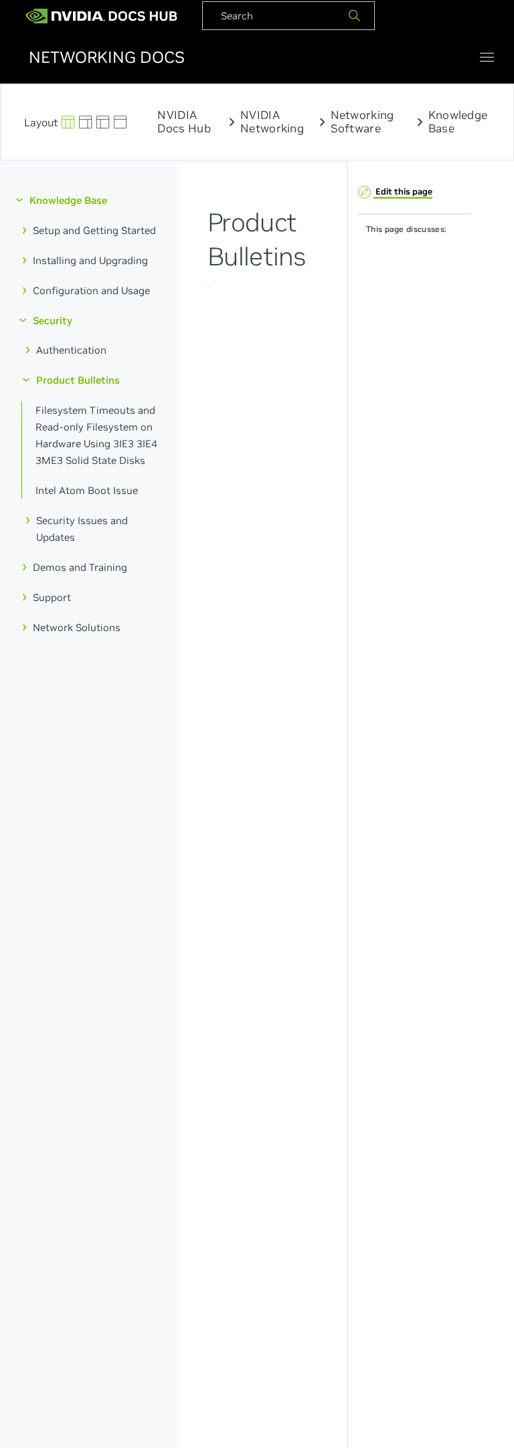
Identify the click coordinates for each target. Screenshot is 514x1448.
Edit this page (402, 191)
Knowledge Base (68, 200)
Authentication (71, 350)
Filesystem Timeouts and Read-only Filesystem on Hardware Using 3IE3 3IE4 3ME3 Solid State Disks (96, 435)
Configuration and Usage (91, 290)
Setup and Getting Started (94, 230)
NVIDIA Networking (272, 122)
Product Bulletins (78, 380)
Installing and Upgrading (90, 260)
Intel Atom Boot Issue (86, 490)
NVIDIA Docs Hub (183, 122)
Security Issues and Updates (82, 529)
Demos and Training (80, 567)
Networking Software (362, 122)
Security (52, 320)
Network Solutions (76, 627)
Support (52, 597)
